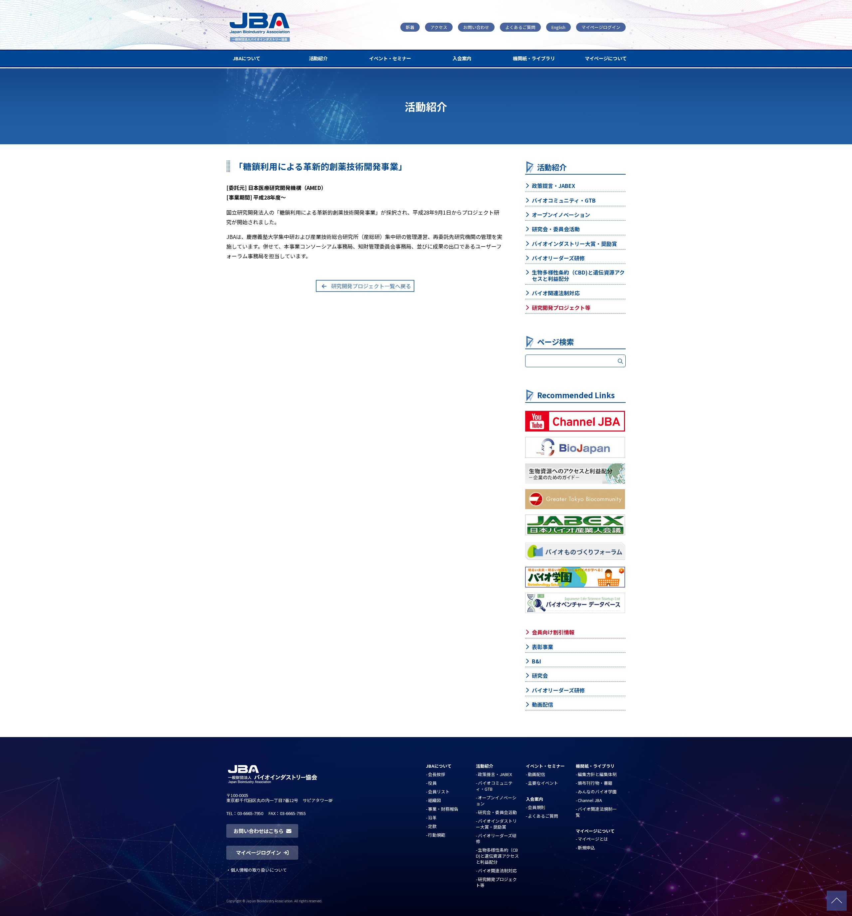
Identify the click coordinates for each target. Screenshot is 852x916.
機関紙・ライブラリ (534, 58)
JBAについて (246, 58)
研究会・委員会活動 (556, 229)
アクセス (438, 27)
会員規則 (536, 807)
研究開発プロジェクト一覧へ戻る (371, 286)
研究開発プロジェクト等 (561, 308)
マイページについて (606, 58)
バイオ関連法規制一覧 (596, 812)
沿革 (432, 817)
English (558, 27)
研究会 (540, 675)
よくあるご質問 (520, 27)
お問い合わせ (476, 27)
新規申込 (586, 847)
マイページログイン (600, 27)
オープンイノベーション (561, 215)
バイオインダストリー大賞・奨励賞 (574, 244)
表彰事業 (542, 647)
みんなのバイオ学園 (597, 791)
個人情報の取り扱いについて (259, 870)
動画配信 (542, 704)
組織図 (434, 800)
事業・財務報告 (443, 809)
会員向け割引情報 (553, 632)
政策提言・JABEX (553, 186)
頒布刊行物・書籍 (595, 783)
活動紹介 (318, 58)
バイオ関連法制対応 (556, 293)
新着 (410, 27)
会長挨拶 (436, 774)
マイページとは (593, 839)
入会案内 (462, 58)
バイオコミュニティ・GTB (564, 200)
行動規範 (436, 835)
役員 (432, 783)
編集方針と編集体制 (597, 774)
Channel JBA (590, 800)
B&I (536, 661)
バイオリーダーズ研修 (558, 258)
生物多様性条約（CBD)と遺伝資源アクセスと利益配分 (578, 275)
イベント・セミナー (390, 58)
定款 (432, 826)
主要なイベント (543, 783)
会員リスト (439, 791)
